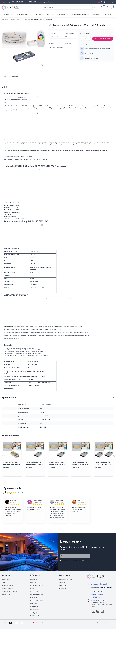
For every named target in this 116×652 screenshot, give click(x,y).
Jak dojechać (34, 613)
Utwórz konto (63, 585)
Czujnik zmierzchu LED (8, 588)
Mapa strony (34, 607)
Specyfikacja (16, 77)
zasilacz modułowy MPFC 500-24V (16, 98)
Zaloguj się (62, 582)
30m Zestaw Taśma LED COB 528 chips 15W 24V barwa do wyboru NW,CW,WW (102, 465)
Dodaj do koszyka (104, 38)
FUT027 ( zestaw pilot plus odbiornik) (17, 99)
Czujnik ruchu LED (7, 585)
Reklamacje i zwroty (36, 585)
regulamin (70, 560)
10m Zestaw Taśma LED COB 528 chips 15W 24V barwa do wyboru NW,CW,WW (11, 465)
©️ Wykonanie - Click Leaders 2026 (105, 623)
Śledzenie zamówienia (65, 579)
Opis (5, 77)
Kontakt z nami (34, 610)
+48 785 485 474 (97, 597)
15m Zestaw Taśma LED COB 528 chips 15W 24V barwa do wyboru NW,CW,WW (34, 465)
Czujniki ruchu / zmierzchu (10, 591)
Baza (3, 582)
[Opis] (113, 87)
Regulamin (33, 604)
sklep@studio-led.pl (107, 2)
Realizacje (33, 597)
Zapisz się (99, 556)
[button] (112, 8)
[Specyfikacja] (113, 398)
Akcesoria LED (6, 579)
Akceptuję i (76, 560)
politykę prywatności (78, 560)
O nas (32, 588)
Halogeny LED (6, 594)
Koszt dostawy (34, 579)
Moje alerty (62, 588)
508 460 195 (19, 2)
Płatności (33, 582)
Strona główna (5, 19)
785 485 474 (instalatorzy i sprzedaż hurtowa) (41, 2)
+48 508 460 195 (97, 595)
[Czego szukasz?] (92, 8)
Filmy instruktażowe (36, 594)
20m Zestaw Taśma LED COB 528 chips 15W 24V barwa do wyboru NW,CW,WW (56, 465)
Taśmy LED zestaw (15, 19)
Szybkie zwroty (35, 616)
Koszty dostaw (106, 48)
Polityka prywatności (36, 600)
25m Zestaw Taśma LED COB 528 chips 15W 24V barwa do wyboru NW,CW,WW (79, 465)
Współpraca (34, 591)
